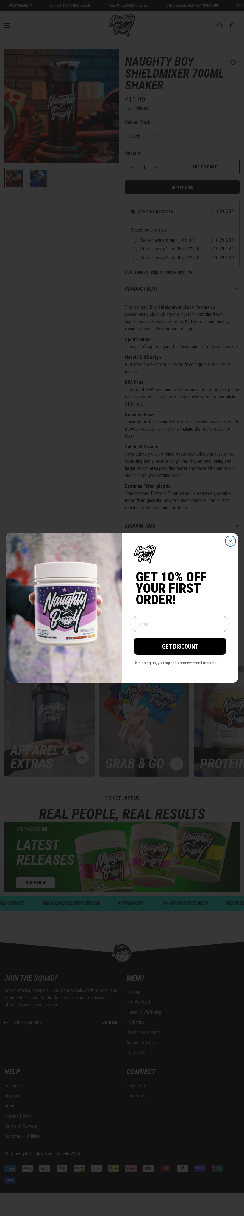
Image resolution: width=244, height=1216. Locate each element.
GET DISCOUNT (180, 646)
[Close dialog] (230, 541)
